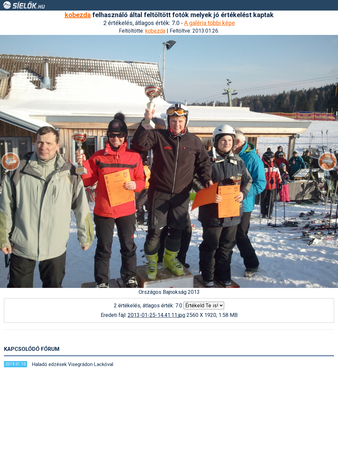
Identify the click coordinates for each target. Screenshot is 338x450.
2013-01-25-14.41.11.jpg (156, 315)
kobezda (78, 15)
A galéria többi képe (209, 22)
